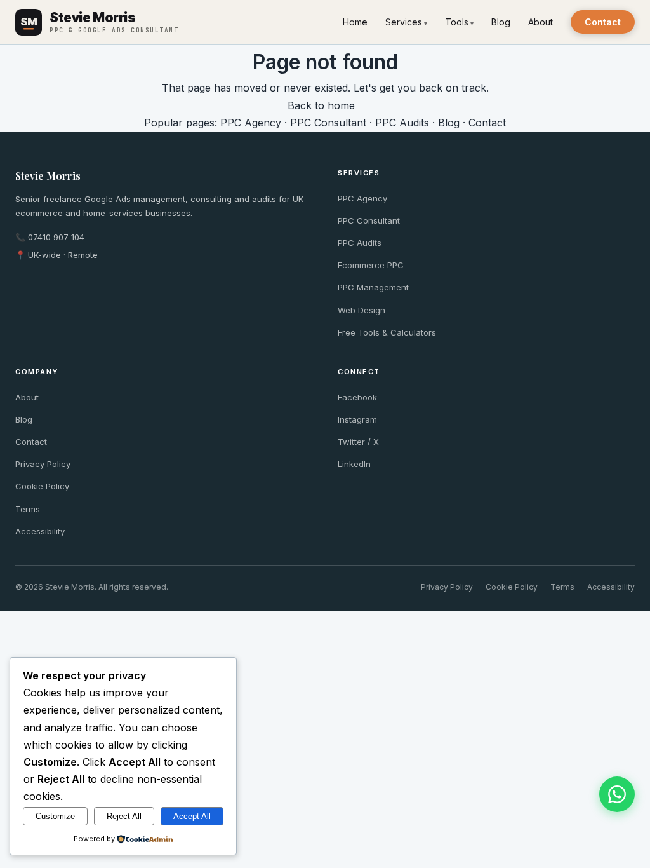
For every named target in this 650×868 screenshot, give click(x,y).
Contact (603, 22)
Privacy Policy (42, 464)
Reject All (124, 816)
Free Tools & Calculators (387, 332)
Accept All (192, 816)
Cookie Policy (42, 486)
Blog (500, 22)
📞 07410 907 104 (49, 237)
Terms (27, 509)
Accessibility (40, 531)
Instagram (357, 419)
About (540, 22)
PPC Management (373, 287)
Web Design (361, 310)
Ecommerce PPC (371, 265)
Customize (55, 816)
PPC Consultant (328, 122)
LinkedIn (354, 464)
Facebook (357, 397)
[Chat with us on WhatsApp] (617, 794)
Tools (456, 22)
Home (355, 22)
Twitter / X (358, 442)
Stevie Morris (48, 175)
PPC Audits (402, 122)
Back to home (321, 105)
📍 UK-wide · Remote (56, 255)
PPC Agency (250, 122)
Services (403, 22)
